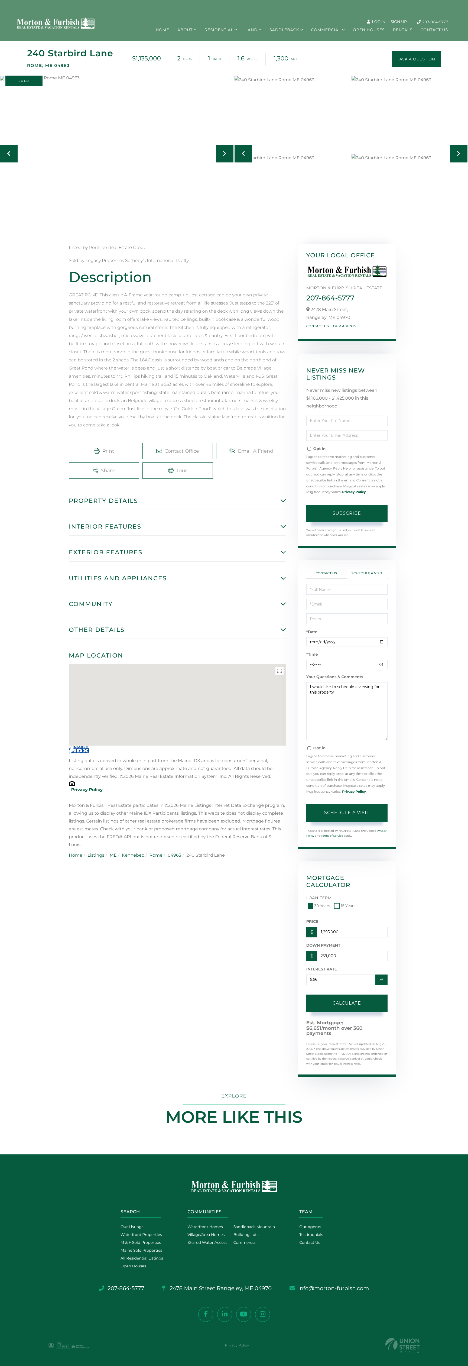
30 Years (322, 905)
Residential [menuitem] (218, 29)
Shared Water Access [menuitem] (207, 1242)
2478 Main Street (220, 1288)
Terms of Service (332, 835)
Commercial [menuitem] (326, 29)
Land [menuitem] (251, 29)
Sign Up (399, 21)
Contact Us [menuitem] (434, 29)
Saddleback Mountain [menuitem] (254, 1226)
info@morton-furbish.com (333, 1288)
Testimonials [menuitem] (311, 1234)
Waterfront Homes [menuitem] (205, 1226)
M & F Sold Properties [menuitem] (141, 1242)
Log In (378, 21)
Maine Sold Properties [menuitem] (141, 1250)
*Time (312, 654)
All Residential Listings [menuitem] (142, 1258)
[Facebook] (205, 1314)
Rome (155, 855)
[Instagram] (262, 1314)
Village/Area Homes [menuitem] (206, 1234)
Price (312, 921)
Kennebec (133, 855)
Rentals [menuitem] (402, 29)
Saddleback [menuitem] (284, 29)
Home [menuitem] (162, 29)
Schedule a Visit (367, 573)
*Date (311, 631)
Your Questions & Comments (334, 676)
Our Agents (344, 326)
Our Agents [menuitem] (310, 1226)
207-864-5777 (434, 22)
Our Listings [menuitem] (132, 1226)
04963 (174, 855)
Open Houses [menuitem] (369, 29)
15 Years (348, 905)
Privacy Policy (87, 789)
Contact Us (317, 326)
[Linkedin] (224, 1314)
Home (75, 855)
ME (113, 855)
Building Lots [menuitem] (246, 1234)
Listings (95, 855)
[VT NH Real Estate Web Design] (402, 1345)
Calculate (347, 1003)
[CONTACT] (416, 59)
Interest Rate (321, 969)
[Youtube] (243, 1314)
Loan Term (319, 897)
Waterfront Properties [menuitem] (141, 1234)
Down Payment (323, 945)
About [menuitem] (185, 29)
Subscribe (347, 513)
